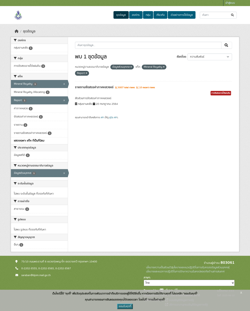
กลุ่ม (148, 15)
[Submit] (233, 15)
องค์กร (136, 15)
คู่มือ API (113, 117)
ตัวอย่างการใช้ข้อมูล (182, 15)
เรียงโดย (181, 57)
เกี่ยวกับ (160, 15)
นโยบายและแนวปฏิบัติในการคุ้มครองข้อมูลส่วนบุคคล (200, 267)
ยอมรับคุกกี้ (125, 306)
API (102, 117)
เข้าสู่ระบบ (230, 3)
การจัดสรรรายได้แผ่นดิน (220, 93)
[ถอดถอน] (131, 67)
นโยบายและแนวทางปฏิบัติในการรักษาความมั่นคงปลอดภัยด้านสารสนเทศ (185, 272)
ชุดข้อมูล (121, 15)
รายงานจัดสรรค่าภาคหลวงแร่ (94, 87)
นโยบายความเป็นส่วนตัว (159, 267)
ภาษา (147, 278)
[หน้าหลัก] (17, 31)
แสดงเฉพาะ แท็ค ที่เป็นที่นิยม (29, 141)
